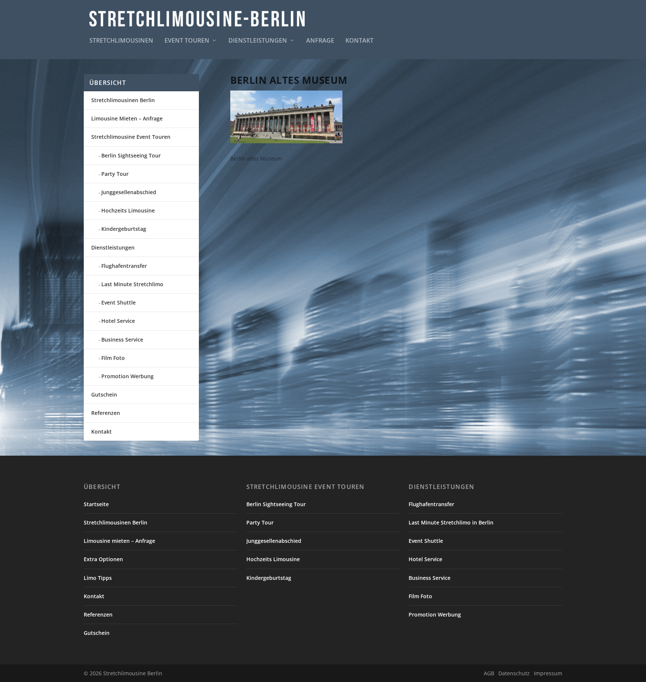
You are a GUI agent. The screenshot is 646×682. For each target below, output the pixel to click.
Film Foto (113, 357)
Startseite (96, 504)
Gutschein (104, 394)
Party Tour (115, 173)
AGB (489, 673)
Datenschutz (514, 673)
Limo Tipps (98, 577)
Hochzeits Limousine (128, 210)
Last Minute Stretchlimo (132, 284)
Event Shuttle (118, 302)
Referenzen (105, 412)
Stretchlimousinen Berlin (123, 100)
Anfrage (320, 41)
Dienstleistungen (257, 41)
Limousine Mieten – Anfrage (127, 118)
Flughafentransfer (124, 265)
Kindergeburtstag (123, 228)
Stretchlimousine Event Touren (130, 136)
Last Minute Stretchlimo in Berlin (451, 522)
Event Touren (186, 41)
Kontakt (359, 41)
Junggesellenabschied (128, 192)
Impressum (548, 673)
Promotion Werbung (127, 376)
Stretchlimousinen (121, 41)
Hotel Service (118, 320)
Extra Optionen (103, 559)
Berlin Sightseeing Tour (131, 155)
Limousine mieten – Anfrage (119, 540)
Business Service (122, 339)
